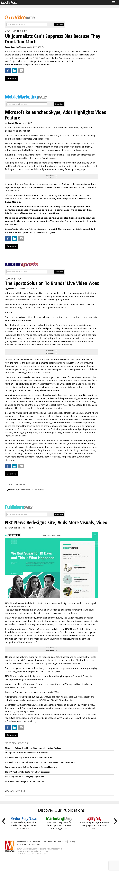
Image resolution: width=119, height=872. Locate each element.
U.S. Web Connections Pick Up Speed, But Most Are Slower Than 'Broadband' (40, 762)
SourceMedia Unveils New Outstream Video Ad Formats (31, 767)
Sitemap (72, 841)
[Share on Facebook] (8, 70)
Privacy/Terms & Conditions (28, 844)
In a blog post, (13, 629)
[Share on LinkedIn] (14, 70)
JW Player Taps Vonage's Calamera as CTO (25, 781)
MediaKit (36, 841)
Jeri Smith (12, 288)
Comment (11, 78)
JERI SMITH (12, 489)
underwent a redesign (51, 707)
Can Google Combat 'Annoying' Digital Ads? (25, 776)
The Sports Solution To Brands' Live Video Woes (27, 752)
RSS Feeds (62, 841)
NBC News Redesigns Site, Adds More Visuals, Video (29, 757)
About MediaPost (24, 841)
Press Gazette (11, 47)
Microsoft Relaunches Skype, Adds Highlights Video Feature (33, 748)
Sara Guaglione (15, 528)
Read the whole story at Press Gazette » (27, 64)
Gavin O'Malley (14, 123)
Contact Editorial (49, 841)
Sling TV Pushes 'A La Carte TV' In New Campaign (27, 772)
